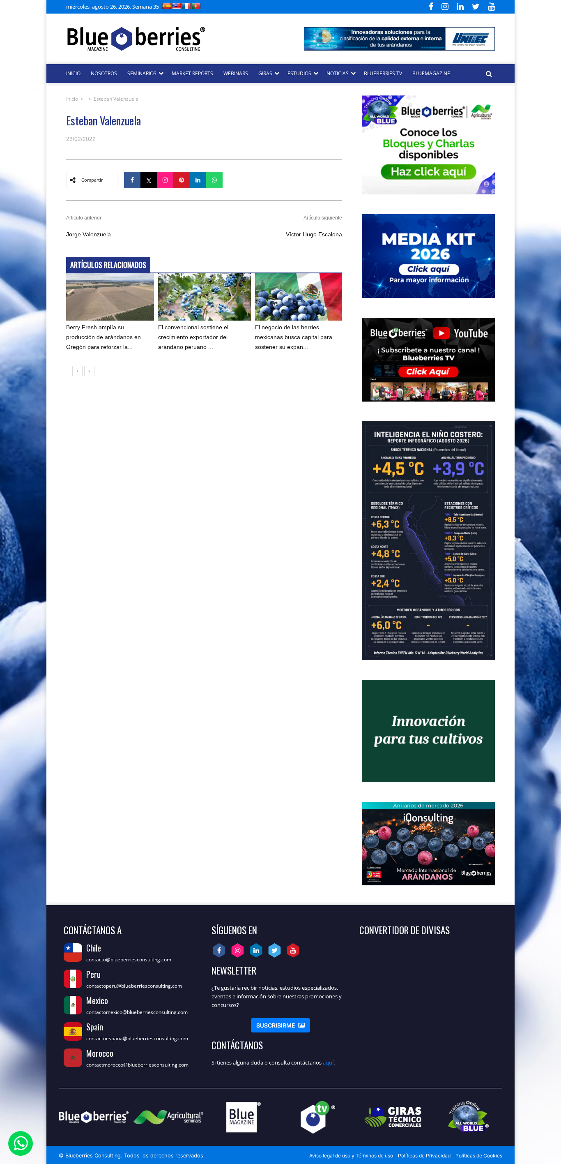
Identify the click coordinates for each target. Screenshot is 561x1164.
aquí (328, 1062)
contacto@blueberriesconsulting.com (128, 959)
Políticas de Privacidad (424, 1155)
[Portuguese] (196, 5)
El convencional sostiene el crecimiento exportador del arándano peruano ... (193, 337)
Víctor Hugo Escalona (314, 234)
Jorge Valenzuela (88, 234)
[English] (176, 5)
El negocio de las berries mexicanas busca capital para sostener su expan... (293, 337)
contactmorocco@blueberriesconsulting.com (137, 1064)
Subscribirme (280, 1025)
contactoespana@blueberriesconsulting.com (137, 1038)
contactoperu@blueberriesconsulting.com (134, 985)
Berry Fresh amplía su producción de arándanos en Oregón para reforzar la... (103, 337)
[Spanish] (166, 5)
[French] (186, 5)
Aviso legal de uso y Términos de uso (351, 1155)
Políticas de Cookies (478, 1155)
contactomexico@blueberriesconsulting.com (137, 1012)
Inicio (72, 98)
